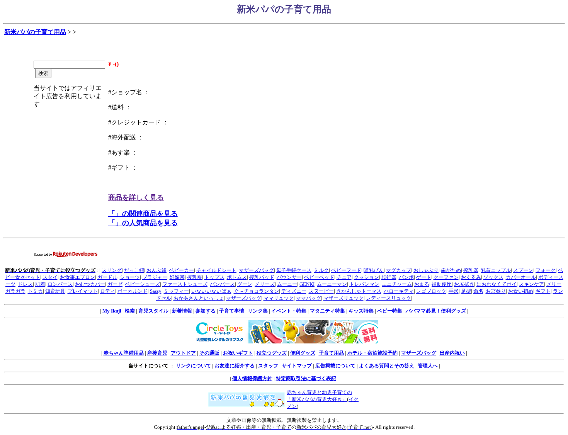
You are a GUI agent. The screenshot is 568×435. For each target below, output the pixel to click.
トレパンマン (364, 284)
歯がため (451, 270)
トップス (214, 277)
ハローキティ (399, 291)
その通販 (209, 353)
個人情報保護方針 (252, 378)
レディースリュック (388, 298)
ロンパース (60, 284)
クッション (366, 277)
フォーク (546, 270)
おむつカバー (90, 284)
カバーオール (521, 277)
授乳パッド (261, 277)
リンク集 (258, 311)
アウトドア (183, 353)
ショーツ (130, 277)
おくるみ (471, 277)
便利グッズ (302, 353)
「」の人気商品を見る (143, 223)
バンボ (406, 277)
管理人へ (428, 366)
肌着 (40, 284)
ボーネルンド (132, 291)
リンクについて (193, 366)
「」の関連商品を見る (143, 214)
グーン (244, 284)
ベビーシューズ (142, 284)
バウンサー (289, 277)
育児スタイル (153, 311)
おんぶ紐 (156, 270)
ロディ (107, 291)
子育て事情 (231, 311)
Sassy (156, 291)
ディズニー (293, 291)
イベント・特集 (288, 311)
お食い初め (520, 291)
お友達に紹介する (234, 366)
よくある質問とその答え (386, 366)
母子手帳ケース (293, 270)
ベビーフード (346, 270)
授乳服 (194, 277)
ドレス (25, 284)
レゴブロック (431, 291)
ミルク (321, 270)
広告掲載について (335, 366)
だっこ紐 (134, 270)
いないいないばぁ (211, 291)
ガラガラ (15, 291)
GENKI (307, 284)
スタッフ (268, 366)
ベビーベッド (319, 277)
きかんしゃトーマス (358, 291)
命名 (478, 291)
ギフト (543, 291)
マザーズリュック (343, 298)
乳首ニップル (496, 270)
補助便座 (442, 284)
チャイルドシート (216, 270)
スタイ (50, 277)
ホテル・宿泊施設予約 (372, 353)
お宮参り (496, 291)
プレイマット (83, 291)
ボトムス (237, 277)
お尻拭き (464, 284)
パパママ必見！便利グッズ (436, 311)
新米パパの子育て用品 (35, 32)
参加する (206, 311)
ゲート (423, 277)
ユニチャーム (397, 284)
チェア (344, 277)
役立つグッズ (272, 353)
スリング (112, 270)
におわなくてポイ (496, 284)
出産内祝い (452, 353)
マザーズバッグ (256, 270)
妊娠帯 (177, 277)
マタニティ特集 (327, 311)
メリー (553, 284)
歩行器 (388, 277)
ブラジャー (154, 277)
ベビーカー (181, 270)
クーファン (446, 277)
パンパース (222, 284)
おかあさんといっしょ (198, 298)
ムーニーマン (332, 284)
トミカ (35, 291)
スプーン (523, 270)
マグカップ (398, 270)
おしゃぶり (426, 270)
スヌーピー (321, 291)
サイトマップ (297, 366)
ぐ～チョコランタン (256, 291)
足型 (466, 291)
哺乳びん (374, 270)
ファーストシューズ (184, 284)
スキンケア (531, 284)
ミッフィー (176, 291)
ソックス (493, 277)
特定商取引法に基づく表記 (306, 378)
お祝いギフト (238, 353)
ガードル (107, 277)
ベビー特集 (389, 311)
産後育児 (157, 353)
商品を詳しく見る (136, 197)
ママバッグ (308, 298)
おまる (421, 284)
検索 (130, 311)
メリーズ (265, 284)
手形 (454, 291)
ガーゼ (114, 284)
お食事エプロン (77, 277)
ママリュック (279, 298)
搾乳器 (470, 270)
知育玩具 (55, 291)
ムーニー (287, 284)
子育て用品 (331, 353)
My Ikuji (111, 311)
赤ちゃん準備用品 (124, 353)
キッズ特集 (361, 311)
